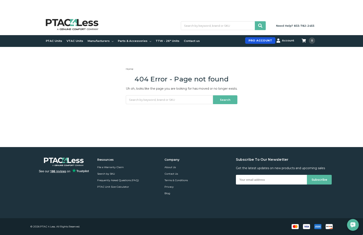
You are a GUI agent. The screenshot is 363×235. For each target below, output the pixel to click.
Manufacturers (99, 40)
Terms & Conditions (176, 180)
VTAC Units (75, 40)
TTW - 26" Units (167, 40)
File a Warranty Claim (110, 167)
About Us (170, 167)
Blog (167, 193)
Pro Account (260, 40)
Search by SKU (106, 173)
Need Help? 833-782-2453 (295, 25)
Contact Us (171, 173)
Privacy (169, 186)
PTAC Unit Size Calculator (113, 186)
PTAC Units (54, 40)
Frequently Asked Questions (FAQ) (118, 180)
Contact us (192, 40)
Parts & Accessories (132, 40)
